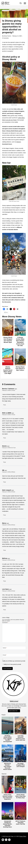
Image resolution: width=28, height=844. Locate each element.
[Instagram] (9, 840)
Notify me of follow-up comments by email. (13, 661)
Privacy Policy (22, 836)
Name (5, 648)
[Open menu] (25, 3)
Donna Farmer (7, 36)
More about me (13, 710)
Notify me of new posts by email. (12, 664)
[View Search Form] (20, 3)
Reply (4, 404)
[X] (6, 840)
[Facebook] (3, 840)
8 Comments (5, 38)
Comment (5, 622)
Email (5, 655)
